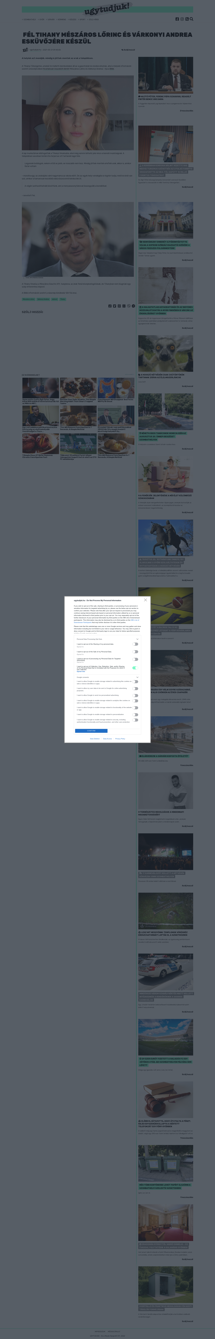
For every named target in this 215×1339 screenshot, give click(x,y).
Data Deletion (95, 739)
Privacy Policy (120, 739)
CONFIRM (91, 731)
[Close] (146, 601)
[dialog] (107, 669)
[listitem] (107, 639)
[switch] (135, 644)
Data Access (107, 739)
